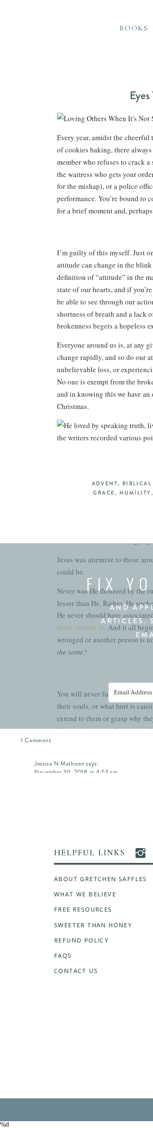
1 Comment (36, 740)
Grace (104, 493)
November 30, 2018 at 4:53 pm (76, 772)
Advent (105, 483)
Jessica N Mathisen (59, 763)
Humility (135, 493)
